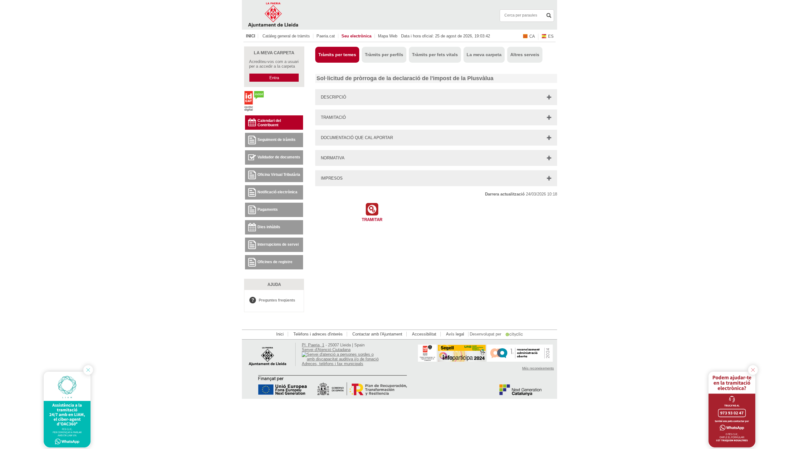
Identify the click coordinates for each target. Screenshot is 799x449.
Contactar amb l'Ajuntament (377, 334)
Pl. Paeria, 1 (313, 345)
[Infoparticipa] (462, 360)
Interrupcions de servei (278, 244)
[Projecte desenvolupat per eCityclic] (514, 334)
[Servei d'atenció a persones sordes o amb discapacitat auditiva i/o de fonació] (341, 359)
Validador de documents (278, 157)
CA (532, 36)
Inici (250, 36)
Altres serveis (524, 54)
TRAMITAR (372, 219)
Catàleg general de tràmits (286, 36)
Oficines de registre (274, 262)
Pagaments (267, 209)
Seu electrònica (356, 36)
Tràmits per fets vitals (435, 54)
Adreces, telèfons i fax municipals (332, 363)
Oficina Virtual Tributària (278, 174)
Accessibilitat (424, 334)
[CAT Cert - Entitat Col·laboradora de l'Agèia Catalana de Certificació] (427, 360)
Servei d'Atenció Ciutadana (326, 349)
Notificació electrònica (277, 192)
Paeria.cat (325, 36)
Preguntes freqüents (277, 300)
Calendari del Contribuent (269, 122)
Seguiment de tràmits (276, 140)
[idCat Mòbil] (254, 111)
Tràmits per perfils (384, 54)
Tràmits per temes (337, 54)
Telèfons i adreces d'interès (318, 334)
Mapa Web (387, 36)
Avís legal (455, 334)
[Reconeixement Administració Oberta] (520, 360)
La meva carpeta (484, 54)
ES (551, 36)
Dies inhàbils (268, 227)
